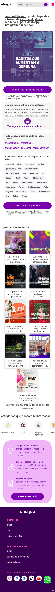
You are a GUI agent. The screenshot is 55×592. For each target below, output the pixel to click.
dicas (39, 19)
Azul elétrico (44, 192)
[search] (46, 4)
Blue (44, 173)
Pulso (15, 196)
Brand (15, 183)
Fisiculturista (42, 183)
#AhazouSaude (12, 143)
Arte (7, 196)
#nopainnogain (12, 148)
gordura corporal (12, 173)
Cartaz (32, 192)
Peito (46, 187)
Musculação (21, 192)
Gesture (9, 178)
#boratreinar (27, 143)
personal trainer (15, 16)
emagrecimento (31, 169)
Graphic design (34, 187)
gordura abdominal (30, 173)
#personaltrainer (40, 148)
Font (18, 178)
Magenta (9, 192)
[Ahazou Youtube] (39, 578)
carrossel (27, 19)
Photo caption (27, 183)
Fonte (21, 187)
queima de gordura (13, 169)
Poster (26, 178)
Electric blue (38, 178)
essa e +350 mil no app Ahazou (27, 89)
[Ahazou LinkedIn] (24, 578)
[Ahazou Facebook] (17, 578)
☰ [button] (52, 4)
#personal (26, 148)
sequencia (12, 22)
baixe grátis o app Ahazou (27, 205)
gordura (41, 164)
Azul (7, 183)
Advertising (10, 187)
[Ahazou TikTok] (31, 578)
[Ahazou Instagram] (9, 578)
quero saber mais (27, 496)
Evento (24, 196)
